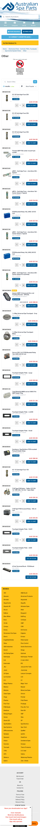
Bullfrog (23, 616)
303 (5, 593)
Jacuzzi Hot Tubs (26, 667)
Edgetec (23, 633)
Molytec (6, 690)
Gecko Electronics (26, 646)
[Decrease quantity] (17, 105)
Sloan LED (7, 720)
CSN (22, 626)
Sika (22, 717)
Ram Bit (23, 710)
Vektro (23, 754)
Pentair (23, 697)
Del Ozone (24, 630)
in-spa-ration (25, 660)
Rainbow (6, 710)
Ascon (6, 609)
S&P (22, 714)
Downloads (28, 31)
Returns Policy (20, 802)
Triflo (5, 750)
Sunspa (23, 744)
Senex (6, 717)
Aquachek (24, 599)
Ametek (6, 599)
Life (22, 677)
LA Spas (6, 673)
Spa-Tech (24, 727)
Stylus (5, 740)
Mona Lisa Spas (25, 690)
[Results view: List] (35, 81)
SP (22, 720)
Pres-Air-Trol (25, 707)
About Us (20, 785)
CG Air (5, 623)
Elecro (5, 636)
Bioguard (23, 613)
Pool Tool (6, 703)
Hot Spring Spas (8, 653)
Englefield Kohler (9, 640)
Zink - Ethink (24, 761)
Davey (5, 630)
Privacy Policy (20, 797)
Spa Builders (7, 724)
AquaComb (7, 603)
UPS (5, 754)
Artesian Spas (25, 606)
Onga (5, 697)
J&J (5, 667)
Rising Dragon (8, 714)
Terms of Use (20, 794)
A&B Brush (24, 593)
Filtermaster (24, 640)
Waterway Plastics (26, 757)
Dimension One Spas (10, 633)
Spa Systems (8, 727)
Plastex (6, 700)
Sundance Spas (25, 740)
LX (21, 680)
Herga (22, 650)
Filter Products (9, 43)
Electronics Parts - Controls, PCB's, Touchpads (23, 49)
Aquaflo (23, 603)
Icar (5, 660)
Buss (5, 620)
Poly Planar (24, 700)
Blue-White (7, 616)
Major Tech (24, 683)
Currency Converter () (20, 37)
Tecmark (6, 747)
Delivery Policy (20, 799)
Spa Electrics (25, 724)
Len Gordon (7, 677)
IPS (22, 663)
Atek (22, 609)
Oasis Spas (7, 693)
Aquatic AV (7, 606)
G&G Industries (8, 646)
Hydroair (23, 653)
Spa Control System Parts (13, 51)
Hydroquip (7, 656)
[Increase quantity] (23, 105)
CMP (22, 623)
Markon (6, 687)
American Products (27, 596)
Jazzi (5, 670)
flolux (5, 643)
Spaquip (6, 734)
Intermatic (7, 663)
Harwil (5, 650)
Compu (6, 626)
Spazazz (6, 737)
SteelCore (24, 737)
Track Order (20, 779)
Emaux (23, 636)
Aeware (6, 596)
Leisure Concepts (26, 673)
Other (25, 51)
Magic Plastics (8, 683)
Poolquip (23, 703)
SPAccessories (8, 730)
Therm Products (26, 747)
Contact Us (20, 788)
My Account (20, 776)
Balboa (6, 613)
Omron (23, 693)
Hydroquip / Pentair (27, 656)
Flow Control (24, 643)
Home (5, 49)
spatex (23, 734)
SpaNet (23, 730)
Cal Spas (23, 620)
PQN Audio (7, 707)
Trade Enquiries (14, 31)
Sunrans (6, 744)
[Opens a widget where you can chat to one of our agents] (32, 823)
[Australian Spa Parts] (20, 6)
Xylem (6, 761)
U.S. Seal (23, 750)
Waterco (6, 757)
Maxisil (23, 687)
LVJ (5, 680)
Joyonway (24, 670)
